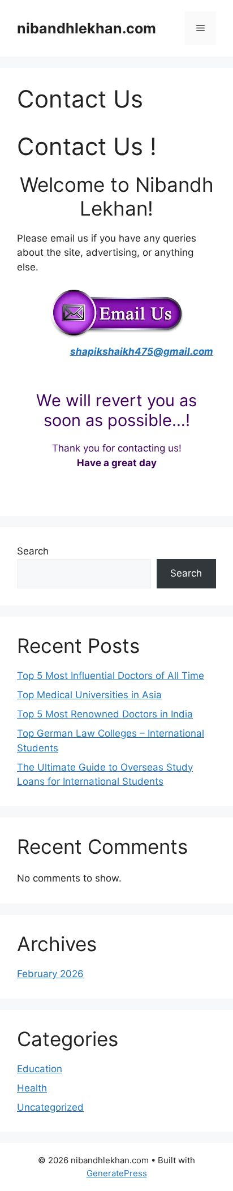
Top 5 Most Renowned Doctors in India (105, 714)
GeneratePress (117, 1173)
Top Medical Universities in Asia (89, 694)
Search (33, 551)
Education (39, 1068)
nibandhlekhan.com (86, 28)
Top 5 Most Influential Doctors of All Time (110, 675)
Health (32, 1088)
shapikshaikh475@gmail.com (141, 351)
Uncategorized (50, 1107)
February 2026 (50, 973)
